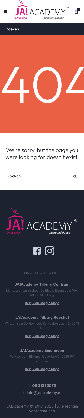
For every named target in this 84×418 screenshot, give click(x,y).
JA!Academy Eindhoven (42, 350)
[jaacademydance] (49, 250)
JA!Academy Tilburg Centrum (42, 284)
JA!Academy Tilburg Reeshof (42, 317)
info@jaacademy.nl (44, 392)
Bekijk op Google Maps (42, 303)
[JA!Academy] (42, 11)
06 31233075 (44, 385)
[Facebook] (37, 250)
